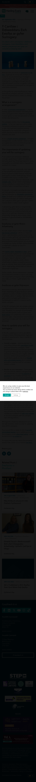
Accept (7, 395)
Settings (16, 395)
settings (25, 391)
